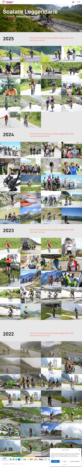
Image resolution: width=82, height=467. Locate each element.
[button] (79, 450)
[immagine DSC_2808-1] (10, 246)
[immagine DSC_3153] (71, 87)
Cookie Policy (65, 464)
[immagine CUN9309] (10, 415)
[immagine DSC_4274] (30, 150)
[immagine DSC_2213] (30, 103)
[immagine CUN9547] (51, 448)
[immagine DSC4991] (10, 312)
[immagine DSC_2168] (10, 103)
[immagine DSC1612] (71, 431)
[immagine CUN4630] (71, 382)
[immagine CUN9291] (71, 448)
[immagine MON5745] (10, 279)
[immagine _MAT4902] (30, 216)
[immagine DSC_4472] (30, 70)
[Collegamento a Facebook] (78, 2)
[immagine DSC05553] (51, 349)
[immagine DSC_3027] (10, 199)
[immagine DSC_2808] (51, 246)
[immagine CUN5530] (71, 366)
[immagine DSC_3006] (30, 199)
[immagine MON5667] (51, 262)
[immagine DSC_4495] (71, 54)
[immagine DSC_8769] (10, 295)
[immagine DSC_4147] (71, 70)
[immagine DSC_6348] (71, 216)
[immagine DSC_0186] (51, 431)
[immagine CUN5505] (30, 382)
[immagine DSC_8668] (10, 262)
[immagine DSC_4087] (30, 87)
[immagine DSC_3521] (51, 166)
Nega (65, 461)
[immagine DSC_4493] (10, 70)
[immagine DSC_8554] (30, 246)
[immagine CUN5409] (30, 398)
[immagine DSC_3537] (30, 166)
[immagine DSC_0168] (51, 415)
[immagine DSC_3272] (51, 183)
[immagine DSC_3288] (30, 183)
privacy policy (18, 463)
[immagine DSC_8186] (51, 279)
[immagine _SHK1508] (71, 199)
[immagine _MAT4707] (51, 216)
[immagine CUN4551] (51, 366)
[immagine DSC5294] (30, 295)
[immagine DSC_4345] (10, 150)
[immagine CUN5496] (51, 382)
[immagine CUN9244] (30, 415)
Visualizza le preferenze (75, 461)
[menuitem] (72, 2)
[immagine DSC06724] (10, 349)
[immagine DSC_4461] (51, 70)
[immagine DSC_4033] (71, 150)
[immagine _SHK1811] (51, 199)
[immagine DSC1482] (30, 431)
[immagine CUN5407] (10, 398)
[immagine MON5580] (71, 262)
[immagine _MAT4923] (10, 216)
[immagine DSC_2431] (71, 103)
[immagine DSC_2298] (51, 103)
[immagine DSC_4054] (51, 150)
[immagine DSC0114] (51, 398)
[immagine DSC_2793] (51, 312)
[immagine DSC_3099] (71, 183)
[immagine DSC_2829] (71, 312)
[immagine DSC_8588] (71, 246)
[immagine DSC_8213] (30, 279)
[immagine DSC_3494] (71, 166)
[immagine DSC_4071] (51, 87)
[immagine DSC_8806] (71, 279)
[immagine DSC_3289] (10, 183)
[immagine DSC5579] (71, 295)
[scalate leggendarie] (8, 2)
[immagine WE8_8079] (30, 54)
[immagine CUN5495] (10, 382)
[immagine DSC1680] (10, 431)
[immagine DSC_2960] (30, 120)
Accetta (55, 461)
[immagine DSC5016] (51, 295)
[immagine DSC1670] (71, 415)
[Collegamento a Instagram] (79, 2)
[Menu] (72, 2)
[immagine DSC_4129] (10, 87)
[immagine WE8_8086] (10, 54)
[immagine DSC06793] (30, 366)
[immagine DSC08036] (30, 349)
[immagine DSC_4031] (10, 166)
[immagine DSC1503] (10, 448)
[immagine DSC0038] (71, 398)
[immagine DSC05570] (10, 366)
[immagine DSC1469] (30, 448)
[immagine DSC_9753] (30, 262)
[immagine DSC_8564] (30, 312)
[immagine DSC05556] (71, 349)
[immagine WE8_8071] (51, 54)
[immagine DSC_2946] (10, 120)
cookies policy (23, 463)
